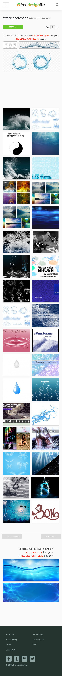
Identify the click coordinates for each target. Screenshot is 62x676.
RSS (34, 645)
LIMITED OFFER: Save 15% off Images (30, 36)
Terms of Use (38, 640)
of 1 (56, 27)
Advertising (38, 634)
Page (48, 27)
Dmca (8, 645)
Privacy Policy (11, 640)
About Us (10, 634)
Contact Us (11, 650)
